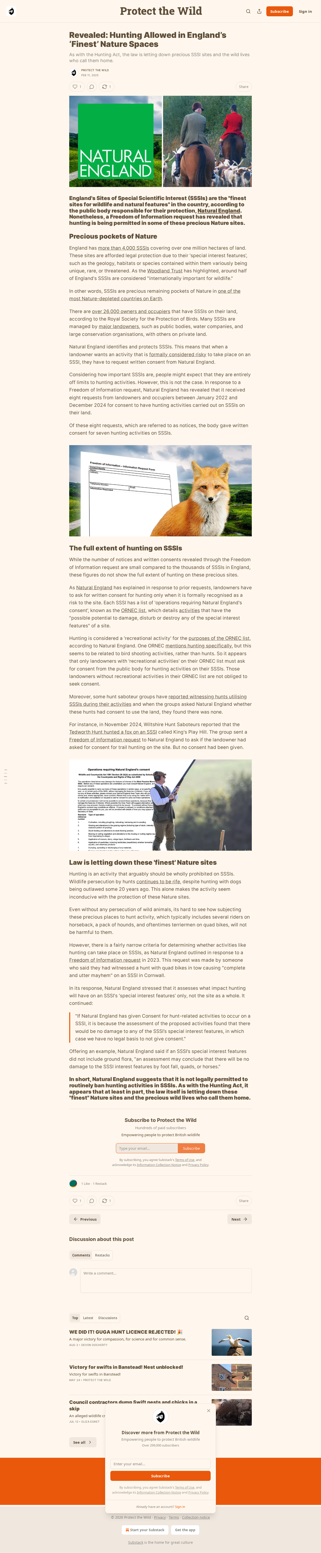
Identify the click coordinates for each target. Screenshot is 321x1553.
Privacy (160, 1517)
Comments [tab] (81, 1255)
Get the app (185, 1529)
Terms (174, 1517)
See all (79, 1442)
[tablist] (91, 1255)
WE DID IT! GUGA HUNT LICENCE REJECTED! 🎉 (126, 1332)
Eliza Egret (91, 1421)
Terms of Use (184, 1487)
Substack (135, 1542)
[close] (209, 1411)
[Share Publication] (259, 11)
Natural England (219, 210)
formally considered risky (177, 354)
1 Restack (100, 1183)
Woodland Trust (165, 271)
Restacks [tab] (102, 1255)
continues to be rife (158, 882)
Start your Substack (147, 1529)
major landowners (119, 326)
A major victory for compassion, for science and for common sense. (127, 1338)
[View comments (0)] (92, 87)
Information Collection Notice (159, 1492)
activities (189, 610)
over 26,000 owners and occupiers (131, 311)
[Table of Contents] (5, 777)
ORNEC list (133, 610)
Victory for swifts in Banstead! (95, 1374)
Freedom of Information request (105, 740)
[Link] (62, 211)
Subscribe (279, 11)
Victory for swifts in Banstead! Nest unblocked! (126, 1367)
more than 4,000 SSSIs (123, 248)
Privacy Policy (198, 1492)
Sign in (305, 11)
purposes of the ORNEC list (219, 638)
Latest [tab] (88, 1318)
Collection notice (196, 1517)
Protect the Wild (95, 70)
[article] (160, 1342)
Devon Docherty (94, 1345)
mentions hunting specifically (199, 646)
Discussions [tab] (107, 1318)
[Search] (248, 11)
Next (236, 1219)
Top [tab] (75, 1318)
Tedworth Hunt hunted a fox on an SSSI (113, 732)
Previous (88, 1219)
